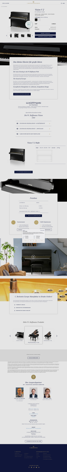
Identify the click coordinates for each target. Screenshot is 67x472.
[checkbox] (24, 236)
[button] (24, 230)
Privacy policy (42, 230)
